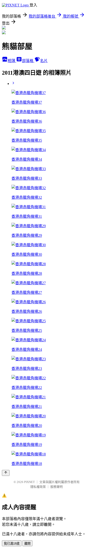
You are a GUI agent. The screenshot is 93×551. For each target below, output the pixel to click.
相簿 (12, 61)
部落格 (28, 61)
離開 (27, 543)
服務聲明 (56, 486)
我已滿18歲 (12, 543)
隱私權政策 (38, 486)
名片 (44, 61)
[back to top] (6, 473)
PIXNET (29, 482)
